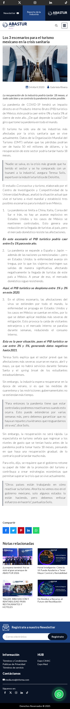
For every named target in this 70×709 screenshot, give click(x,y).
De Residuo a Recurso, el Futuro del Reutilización (50, 600)
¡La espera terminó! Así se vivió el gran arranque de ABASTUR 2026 (16, 570)
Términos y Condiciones (15, 660)
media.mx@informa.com (17, 679)
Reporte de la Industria (34, 13)
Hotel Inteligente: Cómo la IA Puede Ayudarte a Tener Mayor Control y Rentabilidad (52, 570)
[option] (35, 63)
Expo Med (43, 664)
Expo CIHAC (44, 660)
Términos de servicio (13, 667)
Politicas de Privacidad (14, 664)
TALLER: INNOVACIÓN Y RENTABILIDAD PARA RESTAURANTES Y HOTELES (16, 603)
